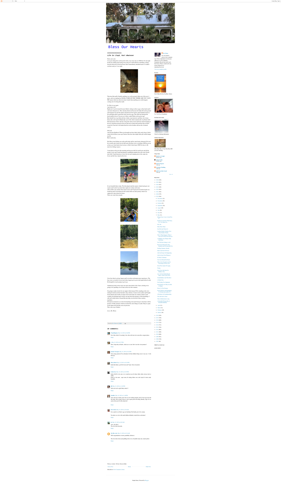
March (159, 307)
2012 (157, 329)
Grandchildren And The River (164, 277)
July (159, 210)
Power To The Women (162, 288)
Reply (112, 337)
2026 (157, 180)
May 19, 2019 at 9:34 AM (124, 433)
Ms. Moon (165, 53)
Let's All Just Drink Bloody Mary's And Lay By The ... (164, 274)
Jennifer (113, 395)
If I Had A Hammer (161, 257)
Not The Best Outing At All (163, 242)
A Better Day (160, 280)
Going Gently (159, 160)
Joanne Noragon (115, 351)
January (159, 312)
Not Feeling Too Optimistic (163, 282)
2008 (157, 339)
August (159, 208)
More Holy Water (161, 226)
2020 (157, 194)
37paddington (114, 333)
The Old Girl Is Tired (162, 296)
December (160, 198)
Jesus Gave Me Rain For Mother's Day (163, 270)
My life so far (114, 433)
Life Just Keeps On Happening (164, 253)
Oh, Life (159, 224)
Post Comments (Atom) (119, 469)
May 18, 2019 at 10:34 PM (123, 362)
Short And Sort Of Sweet (163, 250)
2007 (157, 341)
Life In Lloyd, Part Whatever (164, 255)
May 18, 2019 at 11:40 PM (121, 395)
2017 (157, 317)
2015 (157, 322)
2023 (157, 187)
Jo (111, 422)
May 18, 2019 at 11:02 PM (119, 386)
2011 (157, 332)
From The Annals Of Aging (163, 265)
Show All (171, 174)
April (159, 305)
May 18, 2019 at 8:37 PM (118, 342)
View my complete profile (160, 69)
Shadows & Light (160, 156)
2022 (157, 189)
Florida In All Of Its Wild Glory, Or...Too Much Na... (164, 221)
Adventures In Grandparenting (164, 294)
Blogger (147, 480)
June (159, 212)
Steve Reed (113, 409)
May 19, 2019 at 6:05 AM (118, 422)
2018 (157, 315)
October (160, 203)
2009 (157, 336)
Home (129, 466)
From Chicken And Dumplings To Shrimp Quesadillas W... (164, 291)
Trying (158, 268)
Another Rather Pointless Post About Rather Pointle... (164, 231)
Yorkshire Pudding (160, 167)
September (160, 205)
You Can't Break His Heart (163, 259)
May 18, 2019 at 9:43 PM (125, 351)
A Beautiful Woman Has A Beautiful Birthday (163, 301)
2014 (157, 325)
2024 (157, 184)
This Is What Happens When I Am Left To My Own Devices (164, 235)
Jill (111, 386)
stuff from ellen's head (161, 171)
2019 (157, 196)
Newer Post (110, 466)
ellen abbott (114, 362)
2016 (157, 320)
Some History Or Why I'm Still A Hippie (164, 285)
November (160, 201)
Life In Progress (160, 163)
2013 (157, 327)
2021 (157, 191)
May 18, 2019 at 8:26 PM (124, 333)
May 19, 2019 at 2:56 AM (123, 409)
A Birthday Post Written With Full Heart (164, 239)
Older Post (148, 466)
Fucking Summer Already (163, 248)
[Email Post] (125, 323)
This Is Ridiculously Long (163, 299)
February (160, 310)
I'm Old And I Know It (162, 229)
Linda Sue (113, 372)
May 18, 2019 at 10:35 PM (122, 372)
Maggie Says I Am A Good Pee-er (164, 217)
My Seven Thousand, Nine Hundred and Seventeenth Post (165, 245)
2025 (157, 182)
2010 (157, 334)
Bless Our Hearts (125, 47)
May (159, 215)
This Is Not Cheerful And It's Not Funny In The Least (164, 262)
